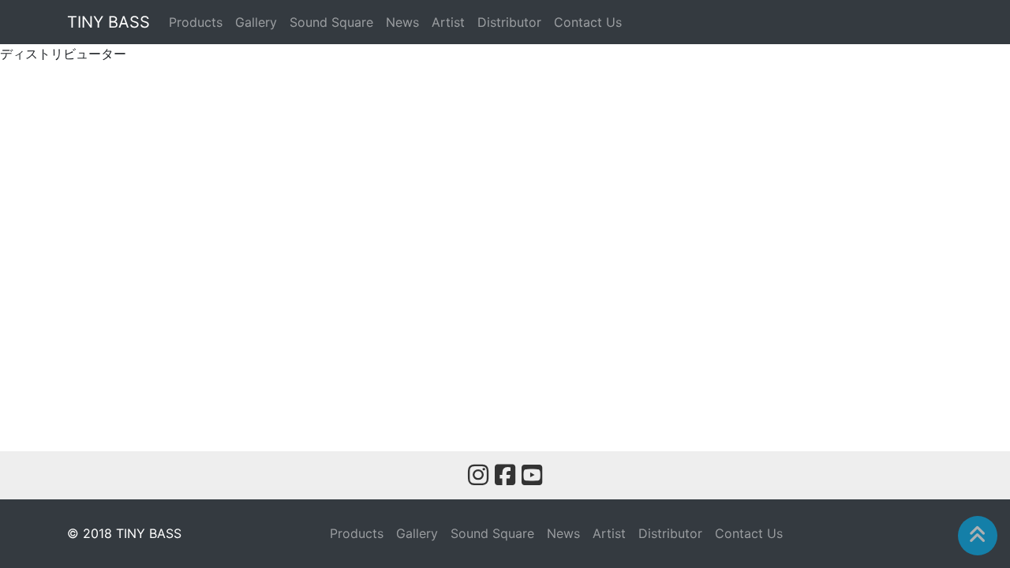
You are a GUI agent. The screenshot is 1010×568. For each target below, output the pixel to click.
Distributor (509, 22)
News (402, 22)
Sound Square (331, 22)
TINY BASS (108, 22)
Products (196, 22)
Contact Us (588, 22)
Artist (448, 22)
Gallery (256, 22)
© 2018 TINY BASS (124, 533)
